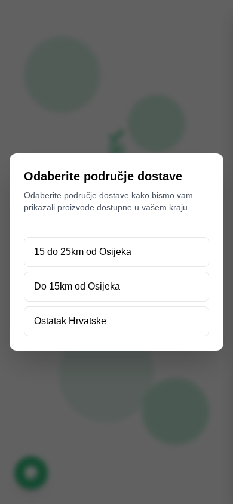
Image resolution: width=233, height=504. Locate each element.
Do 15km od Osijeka (77, 286)
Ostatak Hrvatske (70, 321)
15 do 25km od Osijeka (82, 252)
